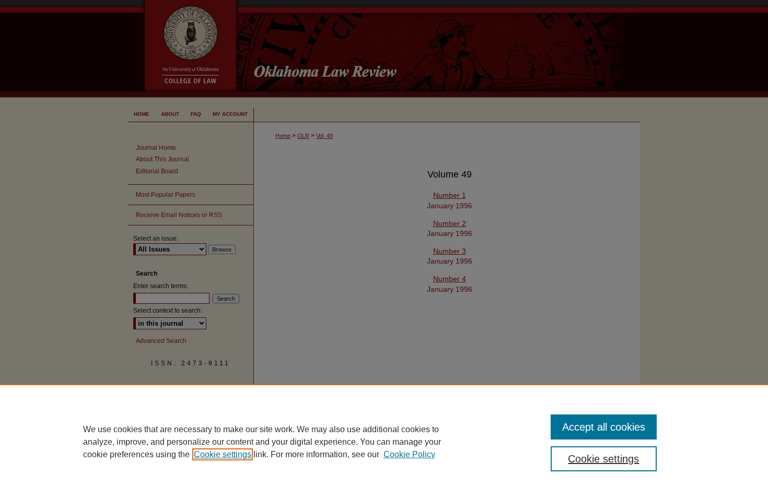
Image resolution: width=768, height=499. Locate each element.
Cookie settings (222, 454)
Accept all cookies (603, 427)
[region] (384, 441)
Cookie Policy (409, 454)
